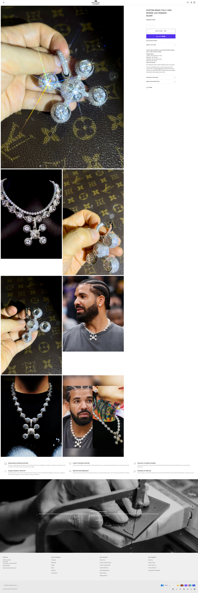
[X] (176, 589)
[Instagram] (187, 589)
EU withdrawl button (105, 570)
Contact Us (102, 560)
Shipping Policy (103, 575)
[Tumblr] (191, 589)
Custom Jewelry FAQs (105, 565)
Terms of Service (152, 567)
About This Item (151, 44)
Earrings (53, 570)
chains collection (159, 68)
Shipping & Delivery (152, 77)
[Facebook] (173, 589)
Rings (52, 567)
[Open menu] (4, 2)
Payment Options (104, 567)
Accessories (54, 573)
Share (150, 87)
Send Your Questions (152, 81)
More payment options (151, 40)
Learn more (99, 520)
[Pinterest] (184, 589)
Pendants (53, 560)
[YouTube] (194, 589)
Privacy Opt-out (152, 565)
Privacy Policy (151, 562)
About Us (150, 560)
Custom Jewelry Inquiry (105, 562)
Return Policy (103, 573)
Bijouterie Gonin (9, 589)
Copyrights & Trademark (154, 570)
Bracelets (53, 562)
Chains (53, 565)
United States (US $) (10, 585)
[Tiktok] (180, 589)
